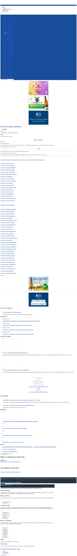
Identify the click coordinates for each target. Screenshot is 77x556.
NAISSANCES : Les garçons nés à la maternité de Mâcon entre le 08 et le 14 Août (18, 334)
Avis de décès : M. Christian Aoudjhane (8, 273)
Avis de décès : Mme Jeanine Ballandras (8, 246)
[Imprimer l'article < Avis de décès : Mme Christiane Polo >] (5, 128)
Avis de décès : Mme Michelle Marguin (7, 264)
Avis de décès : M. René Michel (6, 240)
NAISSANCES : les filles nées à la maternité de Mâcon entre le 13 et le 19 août (17, 325)
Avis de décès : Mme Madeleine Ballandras (8, 242)
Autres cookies (35, 488)
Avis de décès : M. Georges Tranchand (7, 268)
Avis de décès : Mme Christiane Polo (11, 126)
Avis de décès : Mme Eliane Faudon (7, 213)
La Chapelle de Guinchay (7, 9)
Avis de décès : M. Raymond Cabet (7, 185)
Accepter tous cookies (4, 549)
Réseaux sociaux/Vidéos (28, 488)
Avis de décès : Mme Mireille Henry (7, 194)
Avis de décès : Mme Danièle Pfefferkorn (8, 209)
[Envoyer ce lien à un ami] (4, 129)
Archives (4, 551)
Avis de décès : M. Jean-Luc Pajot (6, 229)
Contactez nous (5, 552)
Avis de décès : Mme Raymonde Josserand (8, 174)
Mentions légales (6, 553)
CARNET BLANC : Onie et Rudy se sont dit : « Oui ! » (13, 442)
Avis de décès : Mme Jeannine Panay (7, 205)
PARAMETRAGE (4, 482)
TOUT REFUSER (18, 482)
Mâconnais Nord (6, 10)
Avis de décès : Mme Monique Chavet (7, 262)
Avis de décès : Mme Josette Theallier (7, 169)
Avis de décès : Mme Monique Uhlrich (7, 255)
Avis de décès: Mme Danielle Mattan (7, 211)
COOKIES (2, 483)
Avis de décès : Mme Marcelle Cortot (7, 178)
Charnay (4, 8)
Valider (18, 549)
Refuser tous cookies (12, 549)
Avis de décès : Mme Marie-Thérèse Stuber (8, 220)
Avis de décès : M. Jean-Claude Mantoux (8, 180)
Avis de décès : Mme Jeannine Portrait (7, 172)
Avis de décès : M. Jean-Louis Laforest (7, 200)
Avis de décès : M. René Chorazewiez (7, 222)
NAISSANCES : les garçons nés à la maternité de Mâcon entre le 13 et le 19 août (21, 321)
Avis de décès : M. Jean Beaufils (6, 218)
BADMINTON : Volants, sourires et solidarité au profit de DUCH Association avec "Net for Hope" (21, 400)
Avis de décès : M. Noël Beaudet (6, 183)
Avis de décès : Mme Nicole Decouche (7, 165)
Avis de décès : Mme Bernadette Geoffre (8, 167)
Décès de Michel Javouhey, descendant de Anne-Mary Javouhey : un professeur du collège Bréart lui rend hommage (22, 159)
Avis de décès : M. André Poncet (6, 227)
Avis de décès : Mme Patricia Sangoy (7, 251)
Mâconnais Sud (5, 11)
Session (40, 488)
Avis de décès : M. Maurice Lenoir (7, 189)
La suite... (2, 275)
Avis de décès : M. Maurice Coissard (7, 235)
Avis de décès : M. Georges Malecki (7, 257)
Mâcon (4, 7)
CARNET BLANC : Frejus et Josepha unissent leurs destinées (15, 428)
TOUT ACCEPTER (11, 482)
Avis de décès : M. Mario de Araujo (7, 191)
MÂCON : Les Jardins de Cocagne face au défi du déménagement (15, 352)
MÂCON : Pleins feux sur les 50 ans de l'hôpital (12, 312)
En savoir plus (6, 479)
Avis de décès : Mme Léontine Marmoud (8, 244)
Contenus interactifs (19, 488)
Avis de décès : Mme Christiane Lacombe (8, 187)
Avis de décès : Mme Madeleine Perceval (8, 224)
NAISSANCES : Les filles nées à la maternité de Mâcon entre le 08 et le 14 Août (18, 329)
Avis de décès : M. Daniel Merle (6, 176)
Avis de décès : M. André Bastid (6, 266)
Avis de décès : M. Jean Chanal (6, 196)
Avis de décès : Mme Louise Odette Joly (8, 198)
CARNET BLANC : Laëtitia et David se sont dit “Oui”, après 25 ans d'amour (17, 435)
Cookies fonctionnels (4, 488)
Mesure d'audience (12, 488)
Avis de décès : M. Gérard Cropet (6, 163)
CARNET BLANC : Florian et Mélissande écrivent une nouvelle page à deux (20, 421)
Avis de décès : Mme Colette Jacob (7, 233)
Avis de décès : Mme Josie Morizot (7, 271)
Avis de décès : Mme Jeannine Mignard (7, 216)
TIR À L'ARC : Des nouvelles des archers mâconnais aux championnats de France (18, 405)
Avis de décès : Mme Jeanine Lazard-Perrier (8, 238)
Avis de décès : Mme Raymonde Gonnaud (8, 249)
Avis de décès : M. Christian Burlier (7, 253)
